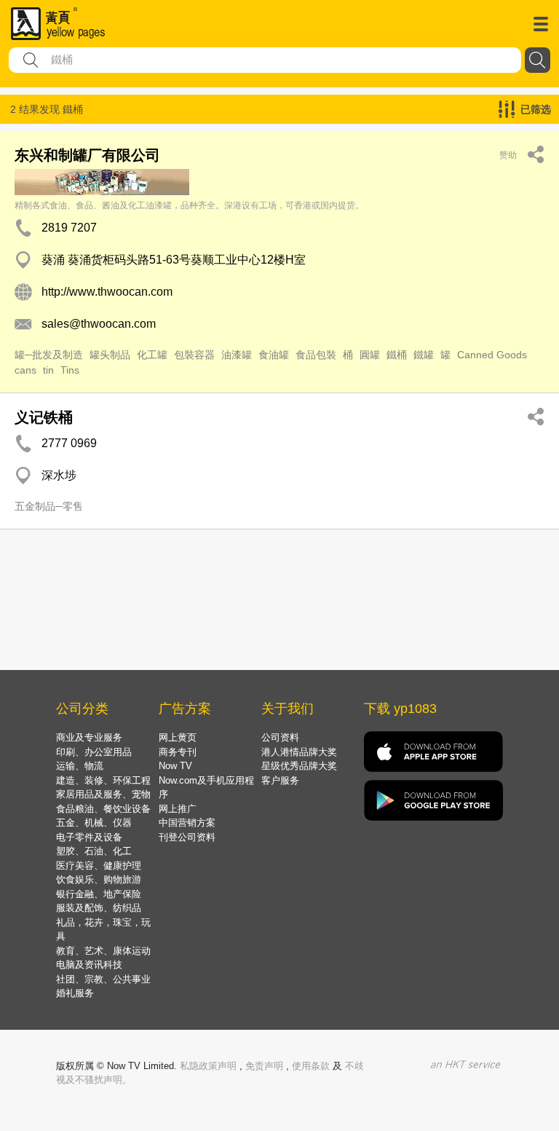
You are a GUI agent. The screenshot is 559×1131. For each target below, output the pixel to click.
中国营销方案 (187, 822)
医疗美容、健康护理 (98, 865)
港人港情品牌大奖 (299, 751)
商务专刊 (178, 751)
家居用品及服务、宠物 (103, 794)
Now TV (175, 765)
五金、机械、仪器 (94, 822)
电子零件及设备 (89, 837)
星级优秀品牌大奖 (299, 765)
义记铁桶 (44, 417)
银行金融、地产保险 (98, 893)
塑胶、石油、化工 (94, 851)
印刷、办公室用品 (94, 751)
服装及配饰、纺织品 (98, 907)
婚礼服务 (75, 993)
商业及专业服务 (89, 737)
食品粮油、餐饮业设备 (103, 808)
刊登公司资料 (187, 837)
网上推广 (178, 808)
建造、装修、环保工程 (103, 780)
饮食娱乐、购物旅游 (98, 879)
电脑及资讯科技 (89, 964)
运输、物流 (79, 765)
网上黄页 (178, 737)
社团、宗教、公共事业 (103, 979)
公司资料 (280, 737)
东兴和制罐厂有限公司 (87, 155)
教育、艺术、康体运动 (103, 950)
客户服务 (280, 780)
